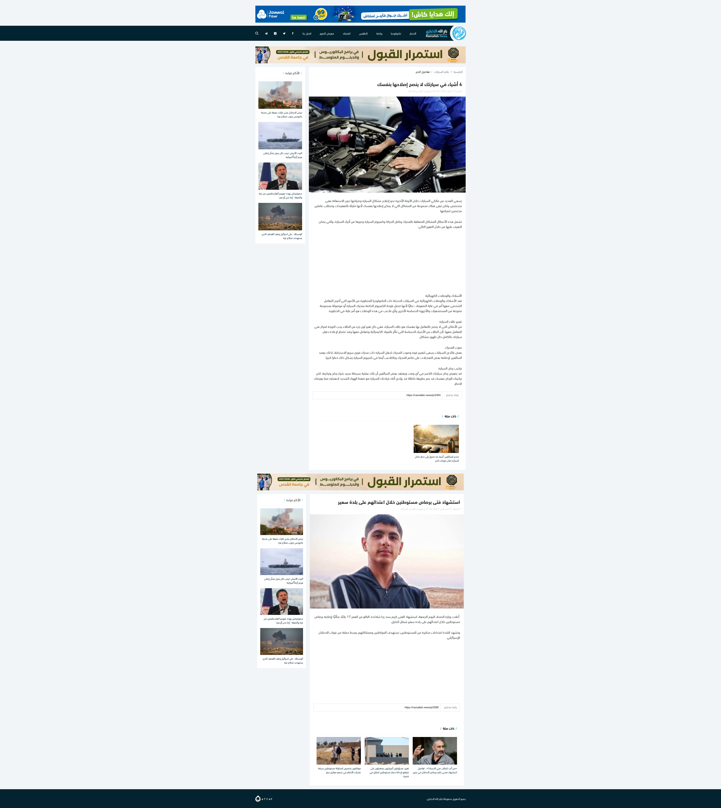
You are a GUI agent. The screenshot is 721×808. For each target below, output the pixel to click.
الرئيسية (458, 71)
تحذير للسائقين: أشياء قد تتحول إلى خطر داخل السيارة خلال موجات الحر (437, 458)
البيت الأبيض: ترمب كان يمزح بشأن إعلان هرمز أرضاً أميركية (282, 154)
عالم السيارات (441, 71)
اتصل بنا (306, 33)
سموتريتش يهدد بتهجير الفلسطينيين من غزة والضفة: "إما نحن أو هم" (280, 195)
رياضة (379, 33)
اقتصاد (347, 33)
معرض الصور (327, 33)
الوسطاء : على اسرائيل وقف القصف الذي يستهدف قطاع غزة (282, 235)
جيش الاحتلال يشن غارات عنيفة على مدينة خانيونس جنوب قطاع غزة (281, 114)
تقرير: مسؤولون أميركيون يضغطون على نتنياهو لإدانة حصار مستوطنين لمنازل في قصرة (389, 772)
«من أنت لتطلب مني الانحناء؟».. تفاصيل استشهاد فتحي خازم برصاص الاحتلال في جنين (435, 770)
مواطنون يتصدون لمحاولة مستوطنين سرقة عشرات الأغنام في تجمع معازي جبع (339, 770)
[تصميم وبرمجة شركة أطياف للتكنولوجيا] (263, 798)
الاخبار (413, 33)
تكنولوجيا (396, 33)
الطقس (363, 33)
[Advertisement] (387, 260)
